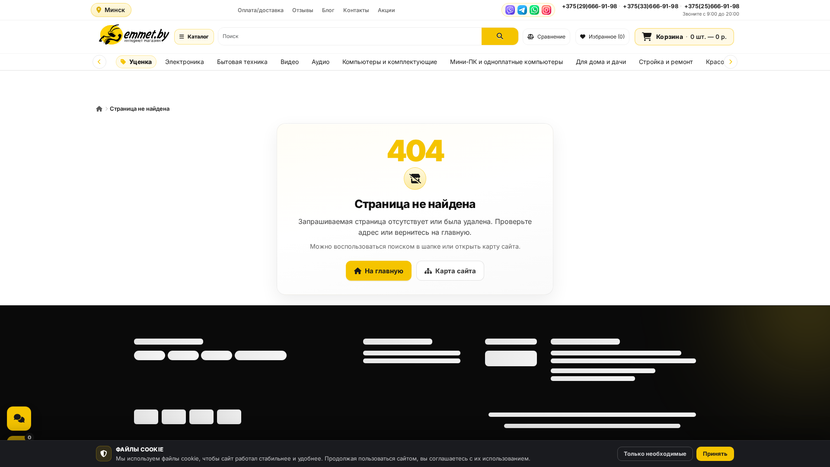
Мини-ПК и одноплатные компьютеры (506, 61)
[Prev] (99, 62)
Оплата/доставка (261, 10)
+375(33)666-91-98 (650, 6)
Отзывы (302, 10)
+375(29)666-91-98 (589, 6)
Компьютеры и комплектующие (389, 61)
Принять (715, 453)
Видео (290, 61)
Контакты (356, 10)
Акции (386, 10)
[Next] (730, 62)
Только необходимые (655, 453)
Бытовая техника (242, 61)
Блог (328, 10)
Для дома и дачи (601, 61)
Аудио (320, 61)
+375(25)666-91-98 (711, 6)
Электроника (184, 61)
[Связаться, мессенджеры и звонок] (19, 418)
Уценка (140, 61)
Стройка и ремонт (666, 61)
